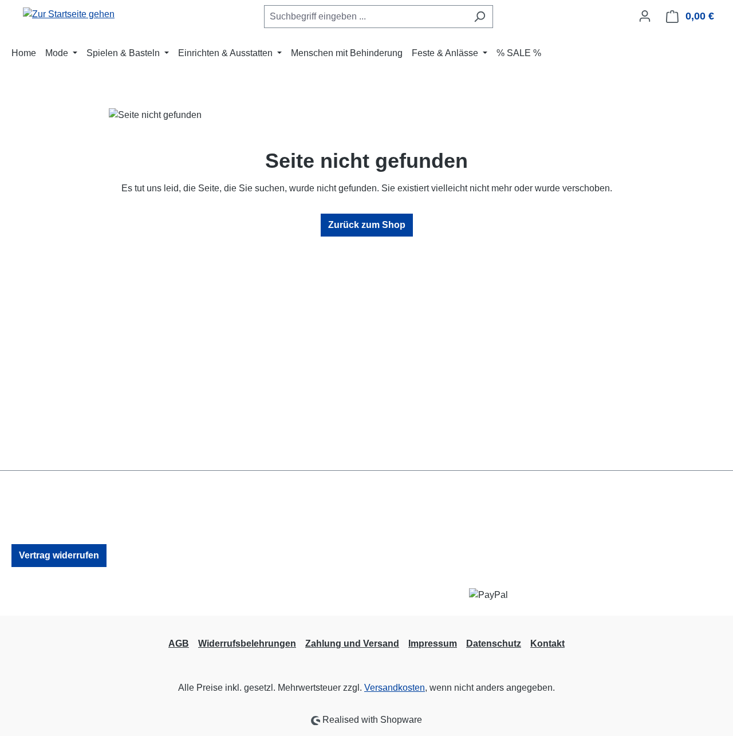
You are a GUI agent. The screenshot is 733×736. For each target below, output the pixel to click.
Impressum (432, 643)
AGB (178, 643)
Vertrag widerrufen (59, 555)
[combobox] (365, 16)
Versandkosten (394, 687)
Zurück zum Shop (366, 225)
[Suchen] (479, 16)
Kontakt (547, 643)
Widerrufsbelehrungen (247, 643)
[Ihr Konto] (645, 16)
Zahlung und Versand (352, 643)
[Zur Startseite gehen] (68, 14)
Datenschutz (493, 643)
